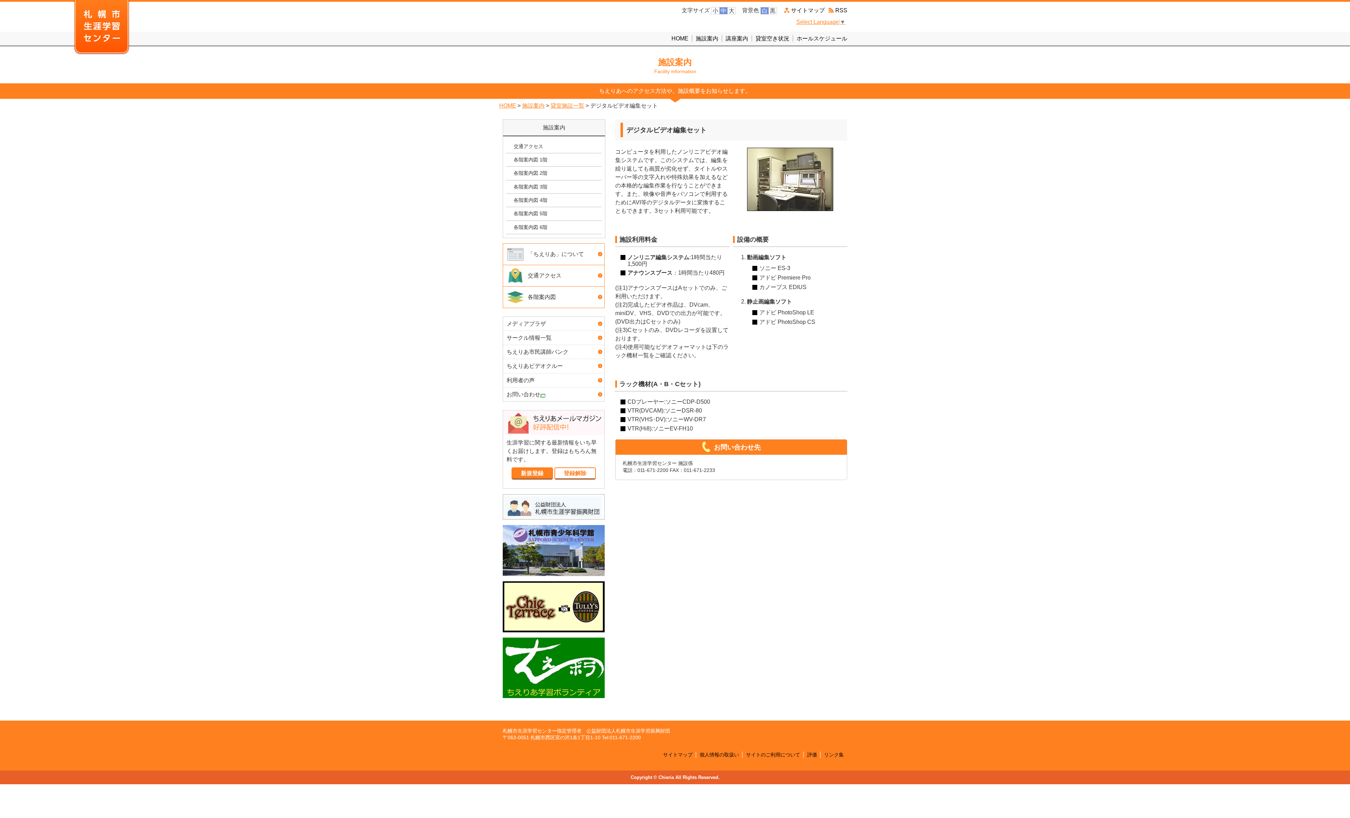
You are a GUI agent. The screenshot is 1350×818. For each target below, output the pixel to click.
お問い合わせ (523, 394)
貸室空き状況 (772, 38)
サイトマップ (808, 10)
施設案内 (707, 38)
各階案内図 (542, 297)
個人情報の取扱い (719, 755)
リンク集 (834, 755)
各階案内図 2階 (530, 173)
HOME (679, 38)
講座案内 (737, 38)
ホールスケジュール (822, 38)
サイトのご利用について (773, 755)
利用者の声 (521, 380)
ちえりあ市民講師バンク (537, 352)
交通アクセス (528, 146)
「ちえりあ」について (556, 254)
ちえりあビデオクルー (535, 366)
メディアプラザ (526, 324)
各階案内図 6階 (530, 227)
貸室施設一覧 (567, 106)
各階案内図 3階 (530, 187)
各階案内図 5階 (530, 213)
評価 (812, 755)
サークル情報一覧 (529, 338)
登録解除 (575, 473)
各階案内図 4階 (530, 200)
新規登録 (532, 473)
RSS (841, 10)
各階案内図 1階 (530, 159)
